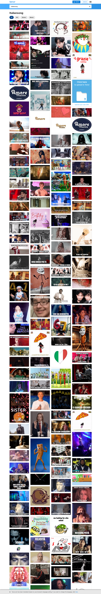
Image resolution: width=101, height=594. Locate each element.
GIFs (17, 17)
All (11, 17)
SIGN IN (85, 1)
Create (77, 1)
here (76, 592)
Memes (32, 17)
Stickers (24, 17)
